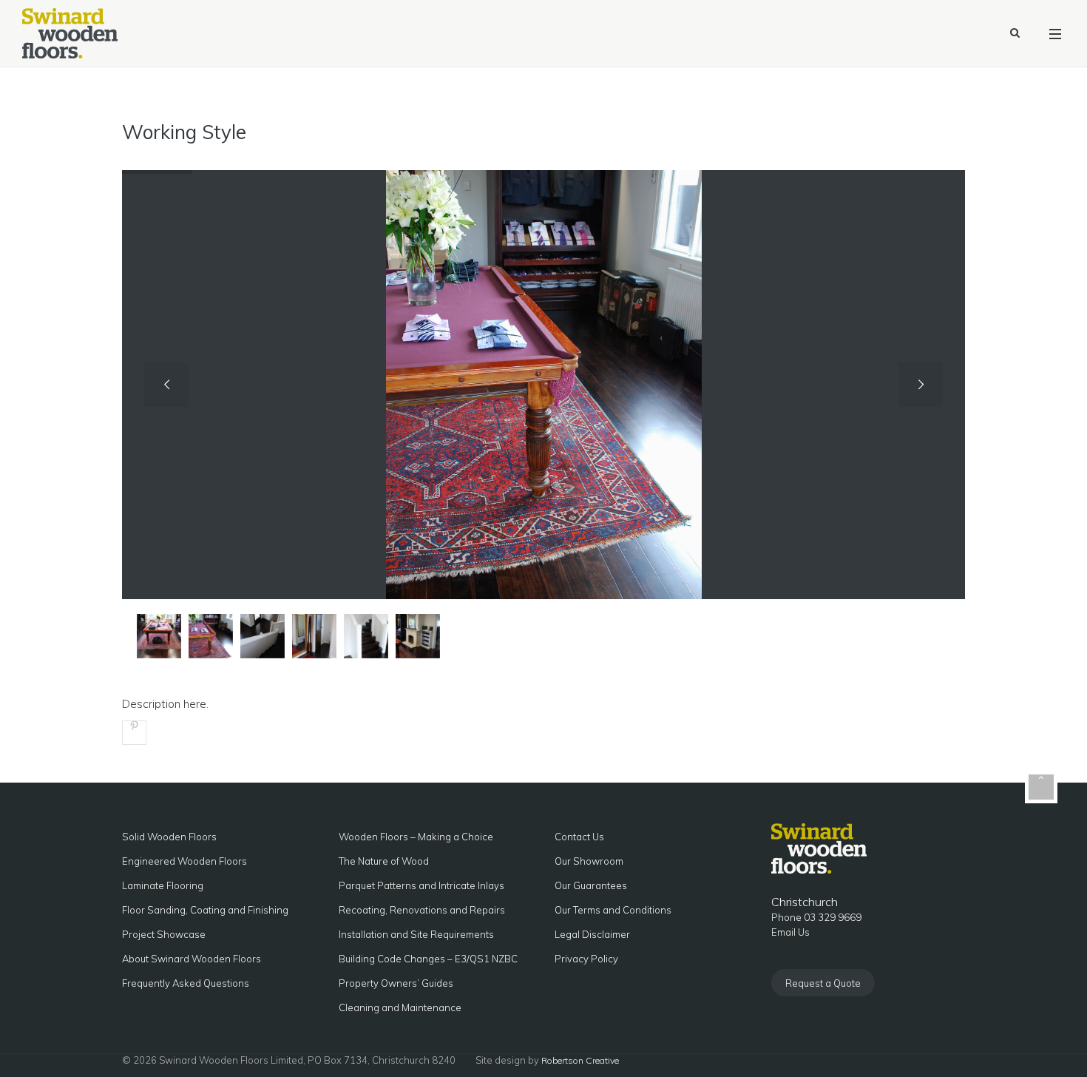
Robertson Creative (580, 1060)
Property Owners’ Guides (396, 983)
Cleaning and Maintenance (400, 1007)
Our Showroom (589, 861)
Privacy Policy (586, 959)
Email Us (790, 932)
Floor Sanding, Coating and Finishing (205, 910)
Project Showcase (164, 934)
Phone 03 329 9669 (816, 917)
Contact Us (579, 837)
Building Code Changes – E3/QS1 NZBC (428, 959)
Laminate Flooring (162, 885)
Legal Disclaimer (592, 934)
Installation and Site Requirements (416, 934)
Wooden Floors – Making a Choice (416, 837)
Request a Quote (823, 983)
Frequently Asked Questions (185, 983)
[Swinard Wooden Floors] (70, 33)
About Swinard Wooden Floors (191, 959)
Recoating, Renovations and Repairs (422, 910)
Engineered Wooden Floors (184, 861)
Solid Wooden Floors (169, 837)
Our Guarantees (591, 885)
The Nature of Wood (384, 861)
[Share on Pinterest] (134, 732)
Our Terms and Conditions (613, 910)
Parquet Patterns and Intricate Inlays (421, 885)
